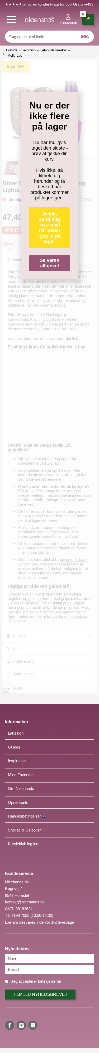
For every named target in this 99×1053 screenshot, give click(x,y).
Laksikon (15, 733)
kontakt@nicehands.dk (25, 902)
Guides (14, 747)
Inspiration (17, 761)
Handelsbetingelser (25, 816)
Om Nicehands (21, 788)
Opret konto (18, 802)
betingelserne (49, 981)
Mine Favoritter (21, 774)
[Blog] (32, 1025)
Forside (11, 50)
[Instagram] (21, 1025)
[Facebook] (9, 1025)
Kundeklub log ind (23, 844)
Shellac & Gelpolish (24, 830)
